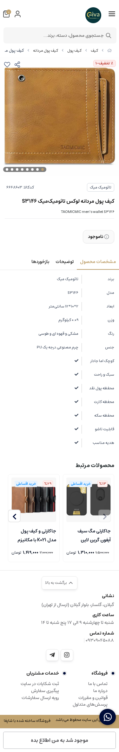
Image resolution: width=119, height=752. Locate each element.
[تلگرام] (52, 655)
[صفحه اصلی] (109, 50)
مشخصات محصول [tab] (98, 262)
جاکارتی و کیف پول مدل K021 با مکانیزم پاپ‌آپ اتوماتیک (36, 535)
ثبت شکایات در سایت (40, 684)
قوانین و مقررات (93, 698)
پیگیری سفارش (45, 691)
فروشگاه (99, 673)
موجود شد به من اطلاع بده (59, 740)
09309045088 (100, 640)
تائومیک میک (100, 187)
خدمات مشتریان (42, 673)
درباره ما (100, 691)
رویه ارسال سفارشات (40, 698)
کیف (94, 50)
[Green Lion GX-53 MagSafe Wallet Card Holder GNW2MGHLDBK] (88, 500)
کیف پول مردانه (45, 50)
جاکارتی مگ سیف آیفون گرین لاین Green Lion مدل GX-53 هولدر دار (93, 535)
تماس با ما (98, 684)
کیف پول (74, 50)
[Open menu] (112, 14)
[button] (14, 516)
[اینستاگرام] (67, 655)
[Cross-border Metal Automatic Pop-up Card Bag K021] (33, 500)
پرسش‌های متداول (90, 704)
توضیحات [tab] (65, 262)
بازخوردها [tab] (40, 262)
